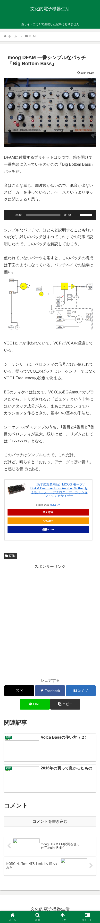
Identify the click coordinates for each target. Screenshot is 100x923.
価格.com (48, 529)
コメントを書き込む (50, 821)
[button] (90, 705)
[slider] (87, 214)
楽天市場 (48, 512)
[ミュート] (76, 214)
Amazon (48, 520)
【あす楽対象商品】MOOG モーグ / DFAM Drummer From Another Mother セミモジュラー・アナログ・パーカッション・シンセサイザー (59, 490)
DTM (12, 555)
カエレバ (55, 504)
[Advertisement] (50, 620)
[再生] (10, 214)
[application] (50, 215)
